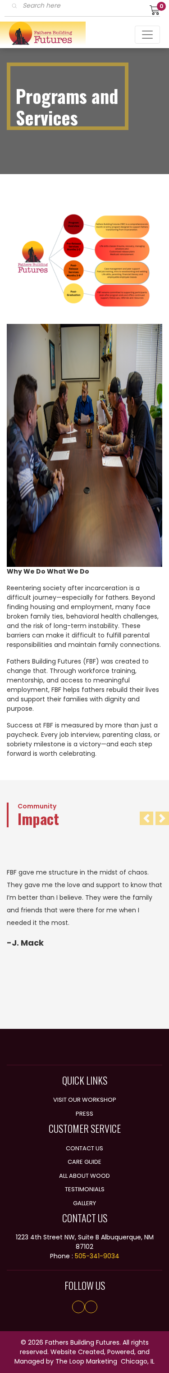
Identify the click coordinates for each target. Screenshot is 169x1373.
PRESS (84, 1113)
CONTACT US (84, 1148)
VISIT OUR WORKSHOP (84, 1099)
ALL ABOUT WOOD (84, 1175)
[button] (146, 818)
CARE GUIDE (84, 1162)
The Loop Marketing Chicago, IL (105, 1361)
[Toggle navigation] (147, 35)
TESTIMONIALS (85, 1189)
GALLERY (84, 1203)
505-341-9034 (97, 1256)
